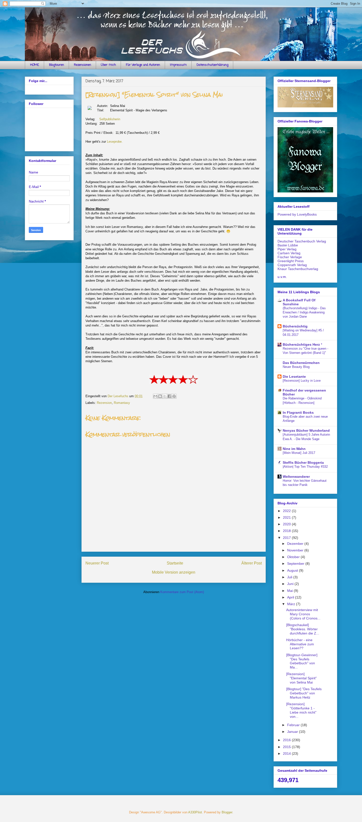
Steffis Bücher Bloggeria (303, 462)
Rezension (104, 403)
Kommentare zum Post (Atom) (182, 592)
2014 (287, 753)
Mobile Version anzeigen (173, 572)
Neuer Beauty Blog (296, 367)
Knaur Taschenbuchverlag (298, 269)
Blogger (227, 812)
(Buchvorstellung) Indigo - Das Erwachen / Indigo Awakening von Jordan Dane (304, 312)
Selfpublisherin (109, 119)
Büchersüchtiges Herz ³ (302, 344)
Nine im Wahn (294, 449)
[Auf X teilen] (164, 396)
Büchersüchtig (295, 326)
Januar (293, 732)
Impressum (178, 65)
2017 (287, 538)
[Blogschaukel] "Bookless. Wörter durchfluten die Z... (302, 629)
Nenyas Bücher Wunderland (306, 430)
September (296, 563)
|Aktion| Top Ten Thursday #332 (305, 466)
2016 (287, 740)
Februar (294, 725)
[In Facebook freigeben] (169, 396)
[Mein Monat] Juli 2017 (299, 453)
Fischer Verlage (290, 257)
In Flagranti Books (298, 412)
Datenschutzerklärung (212, 65)
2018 (287, 531)
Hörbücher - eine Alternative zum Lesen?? (300, 644)
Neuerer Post (97, 563)
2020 (287, 524)
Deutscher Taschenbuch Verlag (302, 241)
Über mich (108, 65)
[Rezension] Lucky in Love (302, 380)
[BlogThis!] (160, 396)
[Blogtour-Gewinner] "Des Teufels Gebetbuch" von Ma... (301, 661)
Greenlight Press (291, 261)
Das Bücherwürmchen (301, 363)
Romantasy (122, 403)
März (291, 604)
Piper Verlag (287, 249)
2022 (287, 511)
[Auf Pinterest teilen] (174, 396)
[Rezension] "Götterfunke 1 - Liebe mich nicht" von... (301, 710)
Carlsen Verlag (289, 253)
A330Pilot (195, 812)
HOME (34, 65)
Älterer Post (251, 563)
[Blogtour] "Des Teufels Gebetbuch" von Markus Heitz (304, 693)
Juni (291, 584)
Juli (290, 577)
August (293, 570)
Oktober (294, 557)
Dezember (295, 544)
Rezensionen (82, 65)
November (295, 550)
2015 (287, 747)
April (291, 597)
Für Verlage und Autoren (143, 65)
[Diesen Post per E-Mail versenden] (155, 396)
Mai (290, 591)
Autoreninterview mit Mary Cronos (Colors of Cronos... (303, 614)
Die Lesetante (294, 376)
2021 (287, 517)
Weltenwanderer (296, 477)
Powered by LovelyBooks (297, 214)
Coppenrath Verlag (292, 265)
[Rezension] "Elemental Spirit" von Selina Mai (301, 678)
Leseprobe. (115, 141)
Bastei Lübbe (288, 245)
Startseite (175, 563)
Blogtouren (56, 65)
